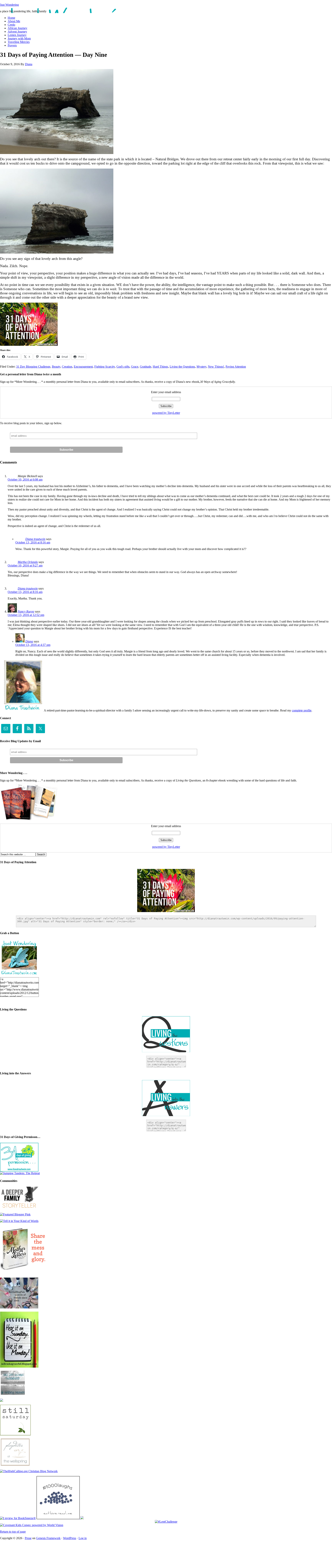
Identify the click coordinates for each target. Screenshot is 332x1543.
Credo (11, 24)
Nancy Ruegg (26, 611)
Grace (134, 366)
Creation (67, 366)
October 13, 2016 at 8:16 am (32, 542)
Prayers (12, 45)
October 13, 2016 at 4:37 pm (32, 644)
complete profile (301, 710)
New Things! (216, 366)
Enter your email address (166, 392)
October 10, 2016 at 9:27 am (25, 565)
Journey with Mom (19, 38)
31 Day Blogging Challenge (33, 366)
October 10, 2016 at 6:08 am (25, 479)
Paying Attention (236, 366)
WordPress (69, 1538)
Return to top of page (13, 1531)
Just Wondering (9, 4)
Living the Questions (182, 366)
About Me (14, 21)
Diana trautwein (35, 539)
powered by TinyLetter (166, 412)
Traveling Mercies (19, 42)
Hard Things (160, 366)
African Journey (17, 28)
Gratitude (145, 366)
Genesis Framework (48, 1538)
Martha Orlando (28, 562)
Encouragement (83, 366)
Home (11, 17)
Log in (83, 1538)
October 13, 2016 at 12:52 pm (26, 615)
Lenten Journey (17, 35)
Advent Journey (17, 31)
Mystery (201, 366)
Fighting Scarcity (104, 366)
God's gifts (122, 366)
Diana (28, 64)
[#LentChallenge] (166, 1521)
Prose (28, 1538)
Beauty (56, 366)
